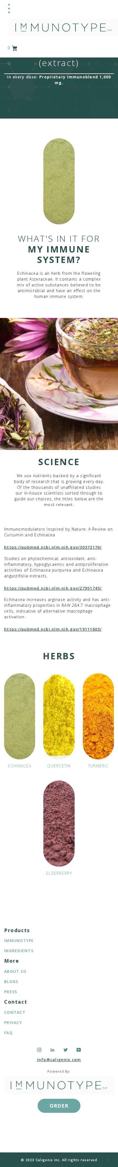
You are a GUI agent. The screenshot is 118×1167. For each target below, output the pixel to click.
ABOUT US (15, 971)
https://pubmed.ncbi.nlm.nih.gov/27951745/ (53, 588)
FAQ (8, 1032)
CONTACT (15, 1012)
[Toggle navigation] (9, 8)
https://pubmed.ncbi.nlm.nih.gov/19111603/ (53, 629)
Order (59, 1105)
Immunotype (19, 940)
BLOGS (11, 981)
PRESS (10, 991)
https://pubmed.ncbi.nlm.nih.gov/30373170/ (53, 547)
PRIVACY (13, 1022)
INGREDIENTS (18, 950)
